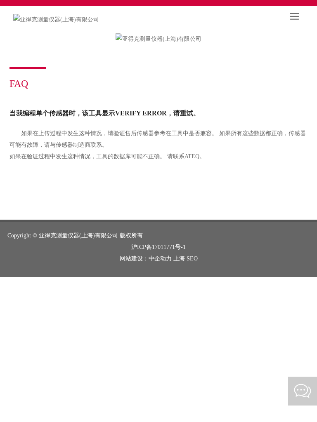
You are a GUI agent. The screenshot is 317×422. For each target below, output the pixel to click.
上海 (179, 259)
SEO (192, 259)
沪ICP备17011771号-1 (158, 247)
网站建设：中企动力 (146, 259)
